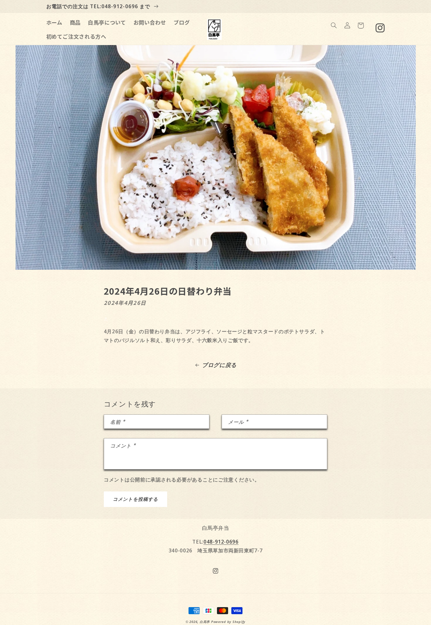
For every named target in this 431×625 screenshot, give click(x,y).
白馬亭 (205, 622)
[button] (333, 25)
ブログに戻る (219, 365)
